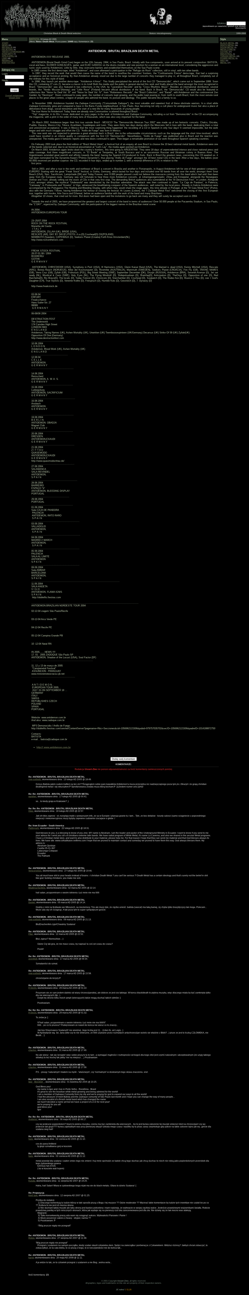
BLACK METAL (227, 43)
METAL (223, 63)
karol (31, 1257)
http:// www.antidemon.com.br (53, 747)
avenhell (32, 959)
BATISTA (34, 39)
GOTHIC (224, 52)
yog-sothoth (34, 779)
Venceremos (35, 871)
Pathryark (33, 828)
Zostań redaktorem (14, 96)
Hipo (30, 811)
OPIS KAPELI (8, 56)
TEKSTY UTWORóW (11, 52)
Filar (30, 934)
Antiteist (32, 1119)
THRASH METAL (228, 56)
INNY (222, 60)
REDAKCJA (7, 60)
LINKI (4, 58)
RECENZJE (7, 47)
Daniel (31, 902)
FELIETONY (7, 49)
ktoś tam (33, 1195)
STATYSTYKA (8, 63)
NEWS (5, 45)
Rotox (31, 1238)
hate (30, 1139)
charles (32, 1050)
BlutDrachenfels (36, 888)
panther (32, 796)
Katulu (31, 1181)
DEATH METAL (227, 45)
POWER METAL (227, 58)
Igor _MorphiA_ (36, 1082)
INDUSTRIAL (226, 54)
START (5, 43)
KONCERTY (7, 54)
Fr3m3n (32, 988)
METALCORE (226, 49)
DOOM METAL (227, 47)
